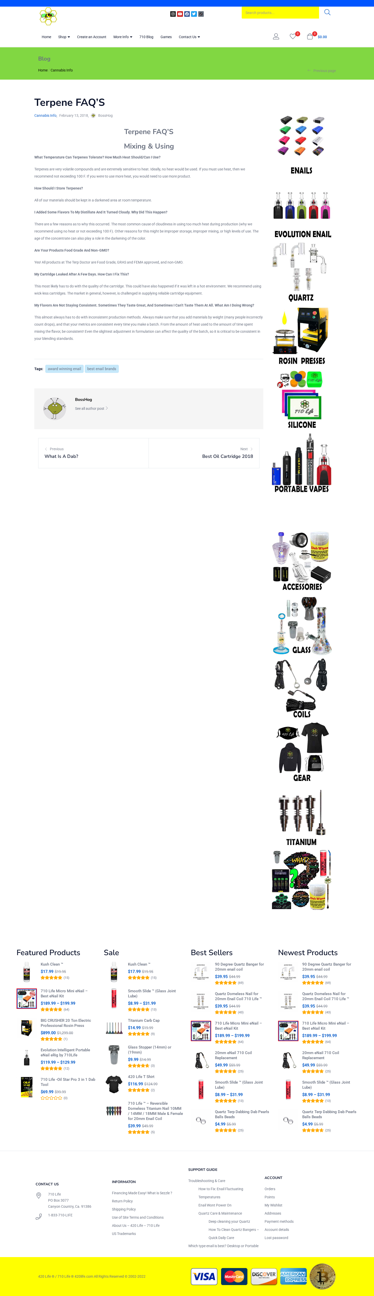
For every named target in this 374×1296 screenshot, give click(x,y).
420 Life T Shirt (141, 1076)
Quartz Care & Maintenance (220, 1213)
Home (46, 37)
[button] (317, 37)
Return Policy (122, 1201)
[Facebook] (187, 14)
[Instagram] (173, 14)
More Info (121, 37)
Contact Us (188, 37)
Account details (277, 1230)
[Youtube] (180, 14)
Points (270, 1197)
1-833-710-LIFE (60, 1215)
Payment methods (279, 1221)
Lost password (276, 1238)
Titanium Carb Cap (144, 1020)
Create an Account (91, 37)
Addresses (273, 1213)
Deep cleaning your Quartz (229, 1221)
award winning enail (64, 369)
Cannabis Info (62, 70)
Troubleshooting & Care (206, 1181)
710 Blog (146, 37)
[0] (293, 36)
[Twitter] (194, 14)
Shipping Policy (124, 1209)
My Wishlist (273, 1205)
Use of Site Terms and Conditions (138, 1217)
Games (166, 37)
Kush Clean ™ (52, 964)
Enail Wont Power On (215, 1205)
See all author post (90, 408)
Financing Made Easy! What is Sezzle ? (142, 1193)
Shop (62, 37)
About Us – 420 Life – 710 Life (136, 1226)
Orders (270, 1189)
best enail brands (101, 369)
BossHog (105, 115)
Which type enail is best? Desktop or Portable (223, 1246)
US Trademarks (124, 1234)
